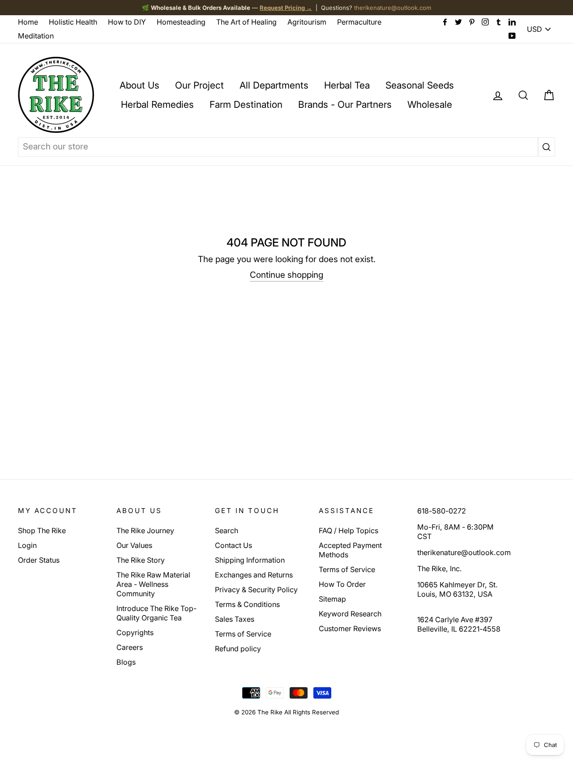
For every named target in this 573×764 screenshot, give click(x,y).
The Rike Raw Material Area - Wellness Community (153, 584)
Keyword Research (350, 613)
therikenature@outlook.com (392, 7)
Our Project (199, 85)
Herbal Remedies (157, 104)
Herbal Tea (347, 85)
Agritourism (306, 21)
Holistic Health (73, 21)
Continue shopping (286, 275)
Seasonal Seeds (419, 85)
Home (28, 21)
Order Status (39, 560)
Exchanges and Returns (254, 574)
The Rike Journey (145, 530)
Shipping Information (250, 560)
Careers (129, 647)
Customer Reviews (350, 628)
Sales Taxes (234, 619)
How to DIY (127, 21)
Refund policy (238, 648)
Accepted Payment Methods (350, 550)
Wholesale (429, 104)
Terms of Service (243, 633)
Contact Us (233, 545)
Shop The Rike (42, 530)
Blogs (126, 662)
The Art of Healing (246, 21)
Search (226, 530)
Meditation (36, 35)
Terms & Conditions (247, 604)
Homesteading (181, 21)
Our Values (134, 545)
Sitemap (332, 598)
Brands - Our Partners (345, 104)
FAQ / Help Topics (348, 530)
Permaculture (359, 21)
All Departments (273, 85)
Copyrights (135, 632)
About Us (139, 85)
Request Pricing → (286, 7)
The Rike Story (140, 560)
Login (27, 545)
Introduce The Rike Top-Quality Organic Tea (156, 613)
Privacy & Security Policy (256, 589)
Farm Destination (246, 104)
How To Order (342, 584)
